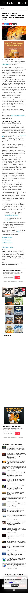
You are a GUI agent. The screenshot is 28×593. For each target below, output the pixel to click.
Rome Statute (17, 256)
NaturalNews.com (6, 240)
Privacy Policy (12, 582)
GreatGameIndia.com (7, 237)
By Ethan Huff (14, 458)
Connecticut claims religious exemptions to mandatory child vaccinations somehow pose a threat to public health (16, 566)
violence (17, 258)
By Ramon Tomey (14, 519)
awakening (12, 249)
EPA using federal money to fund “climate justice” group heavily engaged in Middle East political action (16, 559)
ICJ (4, 254)
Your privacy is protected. (7, 281)
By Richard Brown (14, 476)
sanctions (4, 258)
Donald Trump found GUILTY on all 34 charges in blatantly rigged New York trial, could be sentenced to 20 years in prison (16, 448)
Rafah (8, 256)
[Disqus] (14, 354)
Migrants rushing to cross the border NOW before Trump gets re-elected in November (16, 542)
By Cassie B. (14, 532)
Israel (7, 254)
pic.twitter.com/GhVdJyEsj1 (11, 215)
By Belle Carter (14, 501)
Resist (12, 256)
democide (13, 251)
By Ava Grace (14, 470)
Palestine (22, 254)
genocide (15, 253)
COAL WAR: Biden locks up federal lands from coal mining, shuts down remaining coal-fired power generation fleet (15, 510)
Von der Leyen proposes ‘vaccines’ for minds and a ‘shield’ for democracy (15, 553)
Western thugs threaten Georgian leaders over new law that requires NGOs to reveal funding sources (16, 480)
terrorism (9, 258)
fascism (7, 253)
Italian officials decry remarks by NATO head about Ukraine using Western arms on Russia (16, 517)
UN (13, 258)
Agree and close (15, 585)
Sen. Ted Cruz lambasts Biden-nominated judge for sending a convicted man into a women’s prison (15, 548)
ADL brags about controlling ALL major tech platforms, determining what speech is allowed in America (16, 523)
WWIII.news (20, 232)
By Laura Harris (14, 489)
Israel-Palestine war (14, 254)
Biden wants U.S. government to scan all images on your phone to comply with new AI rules (16, 536)
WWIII (3, 259)
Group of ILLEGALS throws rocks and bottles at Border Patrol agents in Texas (16, 468)
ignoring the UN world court (18, 115)
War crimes (22, 258)
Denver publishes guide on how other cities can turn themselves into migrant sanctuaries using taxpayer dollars (16, 474)
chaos (8, 251)
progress (4, 256)
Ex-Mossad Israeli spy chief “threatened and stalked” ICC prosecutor (16, 504)
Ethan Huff (10, 21)
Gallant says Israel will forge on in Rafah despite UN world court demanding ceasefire (15, 493)
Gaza (11, 253)
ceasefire (4, 251)
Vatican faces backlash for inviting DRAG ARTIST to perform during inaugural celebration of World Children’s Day (15, 487)
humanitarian (21, 253)
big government (20, 249)
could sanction (5, 64)
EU (16, 251)
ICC (2, 254)
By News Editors (14, 555)
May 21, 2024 (8, 220)
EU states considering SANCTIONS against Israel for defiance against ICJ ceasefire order (16, 462)
